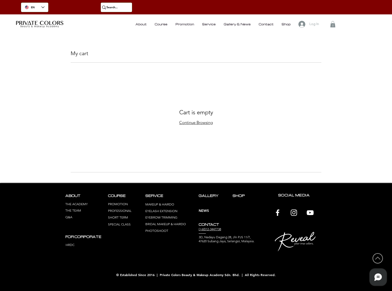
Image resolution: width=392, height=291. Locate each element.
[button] (332, 24)
